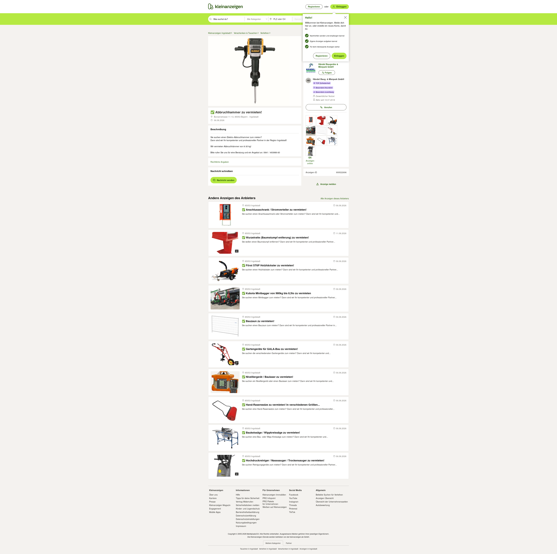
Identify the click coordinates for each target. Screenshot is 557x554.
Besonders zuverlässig (325, 92)
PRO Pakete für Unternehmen (270, 502)
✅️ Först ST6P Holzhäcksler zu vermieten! (268, 265)
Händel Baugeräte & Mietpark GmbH (328, 65)
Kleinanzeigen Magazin (219, 505)
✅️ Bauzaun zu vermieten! (258, 321)
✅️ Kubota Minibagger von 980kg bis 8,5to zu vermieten (276, 293)
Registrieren (322, 55)
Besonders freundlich (324, 87)
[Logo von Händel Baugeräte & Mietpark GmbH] (312, 68)
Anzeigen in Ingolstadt (308, 548)
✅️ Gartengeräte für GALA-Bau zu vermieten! (270, 349)
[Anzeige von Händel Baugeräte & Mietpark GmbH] (311, 120)
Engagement (215, 508)
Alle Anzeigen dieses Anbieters (335, 198)
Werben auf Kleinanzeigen (275, 507)
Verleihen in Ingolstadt (268, 548)
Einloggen (339, 55)
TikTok (292, 512)
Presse (212, 501)
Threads (293, 505)
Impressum (241, 526)
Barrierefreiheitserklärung (247, 512)
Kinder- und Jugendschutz (248, 508)
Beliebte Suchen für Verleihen (329, 494)
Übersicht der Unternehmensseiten (332, 501)
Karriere (213, 498)
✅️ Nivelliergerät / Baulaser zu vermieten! (267, 377)
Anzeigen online (310, 160)
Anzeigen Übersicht (325, 498)
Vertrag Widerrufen (244, 501)
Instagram (293, 501)
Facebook (293, 494)
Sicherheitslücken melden (247, 505)
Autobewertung (323, 505)
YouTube (293, 498)
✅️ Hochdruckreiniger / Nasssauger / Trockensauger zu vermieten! (283, 460)
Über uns (213, 494)
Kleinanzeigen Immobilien (274, 494)
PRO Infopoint (269, 498)
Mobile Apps (214, 512)
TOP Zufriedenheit (323, 83)
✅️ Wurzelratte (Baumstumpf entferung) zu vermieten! (275, 237)
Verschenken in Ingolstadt (288, 548)
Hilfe (238, 494)
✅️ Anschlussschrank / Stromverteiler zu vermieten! (274, 209)
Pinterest (293, 508)
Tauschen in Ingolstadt (249, 548)
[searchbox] (229, 19)
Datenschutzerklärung (246, 515)
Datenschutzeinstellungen (247, 519)
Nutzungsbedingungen (246, 522)
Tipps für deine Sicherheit (247, 498)
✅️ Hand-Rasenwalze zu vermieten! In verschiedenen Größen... (281, 404)
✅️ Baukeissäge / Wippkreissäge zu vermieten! (271, 432)
